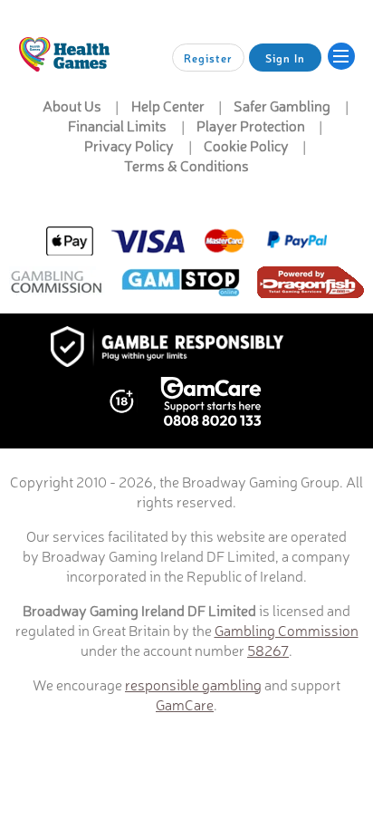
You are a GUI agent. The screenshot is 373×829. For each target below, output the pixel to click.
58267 (268, 650)
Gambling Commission (287, 630)
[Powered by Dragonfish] (310, 284)
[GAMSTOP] (180, 284)
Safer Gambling (282, 105)
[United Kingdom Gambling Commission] (57, 284)
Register (208, 58)
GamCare (185, 704)
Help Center (168, 105)
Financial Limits (117, 125)
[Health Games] (64, 54)
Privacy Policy (129, 145)
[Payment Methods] (186, 241)
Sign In (285, 58)
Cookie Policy (246, 145)
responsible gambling (193, 684)
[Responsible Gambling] (186, 348)
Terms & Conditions (186, 165)
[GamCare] (211, 403)
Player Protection (250, 125)
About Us (72, 105)
